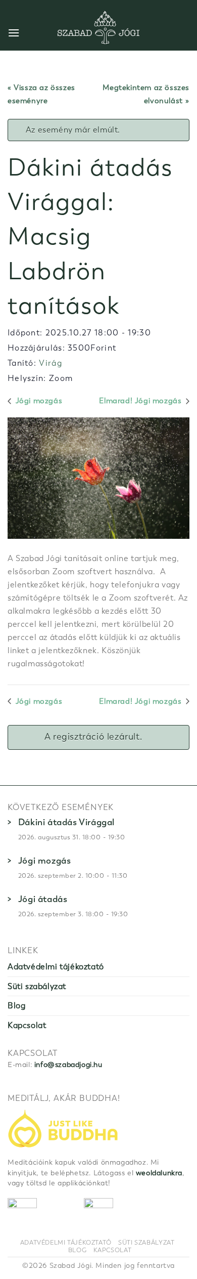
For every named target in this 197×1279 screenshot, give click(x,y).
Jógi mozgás (37, 400)
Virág (50, 363)
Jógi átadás (43, 899)
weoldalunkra (159, 1173)
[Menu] (14, 32)
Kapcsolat (27, 1025)
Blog (16, 1005)
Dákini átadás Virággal (66, 822)
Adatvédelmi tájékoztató (56, 966)
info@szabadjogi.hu (68, 1064)
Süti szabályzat (37, 986)
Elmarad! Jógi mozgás (141, 400)
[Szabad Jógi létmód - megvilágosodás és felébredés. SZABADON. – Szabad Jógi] (98, 28)
